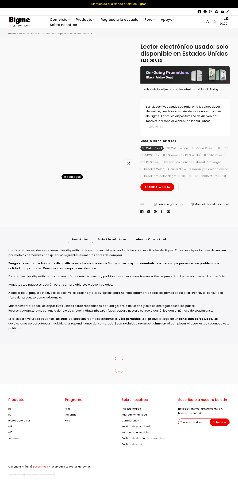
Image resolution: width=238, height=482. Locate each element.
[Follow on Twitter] (205, 12)
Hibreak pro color (19, 420)
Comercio (59, 19)
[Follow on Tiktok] (228, 12)
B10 (10, 432)
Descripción (80, 239)
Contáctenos (130, 420)
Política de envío (132, 444)
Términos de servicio (135, 432)
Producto (84, 19)
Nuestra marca (131, 408)
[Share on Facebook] (142, 211)
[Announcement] (119, 4)
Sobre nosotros (63, 24)
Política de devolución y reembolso (144, 438)
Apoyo (167, 19)
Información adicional (151, 239)
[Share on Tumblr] (161, 211)
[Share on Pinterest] (155, 211)
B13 (10, 426)
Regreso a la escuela (120, 19)
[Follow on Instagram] (210, 12)
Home (12, 33)
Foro (149, 19)
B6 (9, 408)
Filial (67, 408)
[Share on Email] (168, 211)
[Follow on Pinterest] (216, 12)
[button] (178, 187)
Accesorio (14, 438)
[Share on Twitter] (148, 211)
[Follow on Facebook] (199, 12)
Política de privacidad (136, 426)
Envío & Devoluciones (112, 239)
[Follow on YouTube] (222, 12)
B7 (9, 414)
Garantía (70, 414)
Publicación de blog (134, 414)
